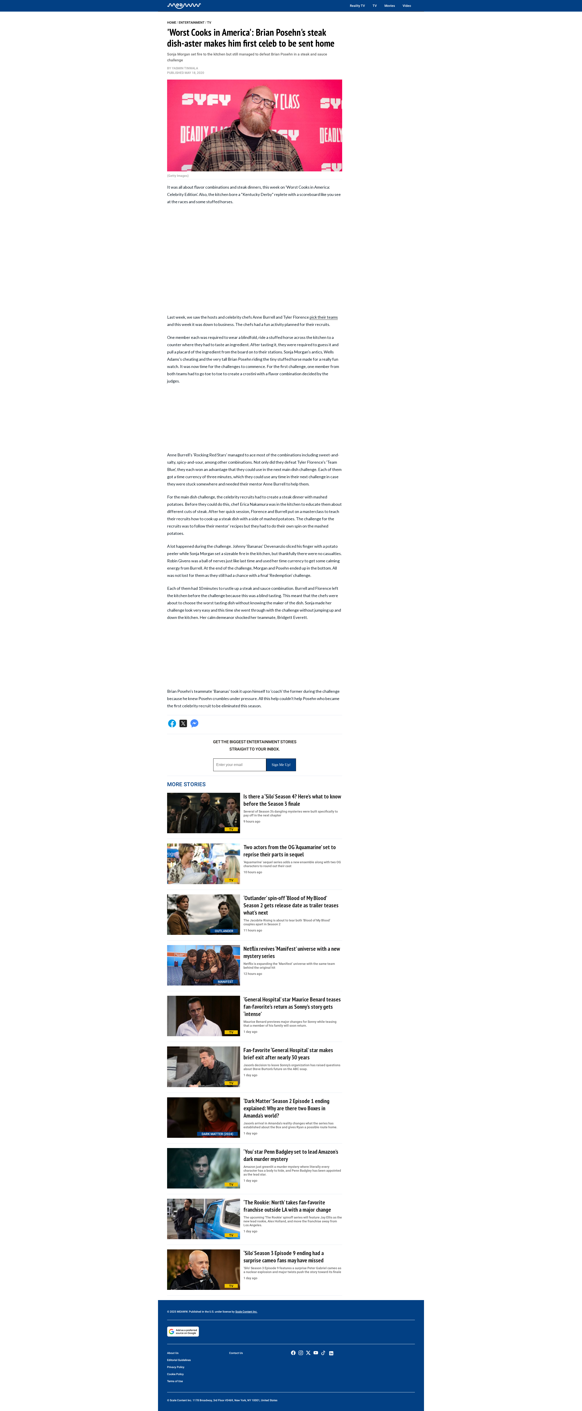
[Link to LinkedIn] (331, 1353)
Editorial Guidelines (179, 1360)
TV (375, 6)
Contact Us (236, 1353)
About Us (172, 1353)
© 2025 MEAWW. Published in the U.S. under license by (201, 1311)
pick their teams (324, 317)
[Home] (184, 6)
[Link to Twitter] (308, 1353)
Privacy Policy (175, 1367)
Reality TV (357, 6)
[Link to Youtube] (316, 1353)
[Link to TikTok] (323, 1354)
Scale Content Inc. (246, 1311)
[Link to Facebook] (293, 1353)
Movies (389, 6)
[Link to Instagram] (301, 1353)
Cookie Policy (175, 1374)
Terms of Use (175, 1381)
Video (407, 6)
